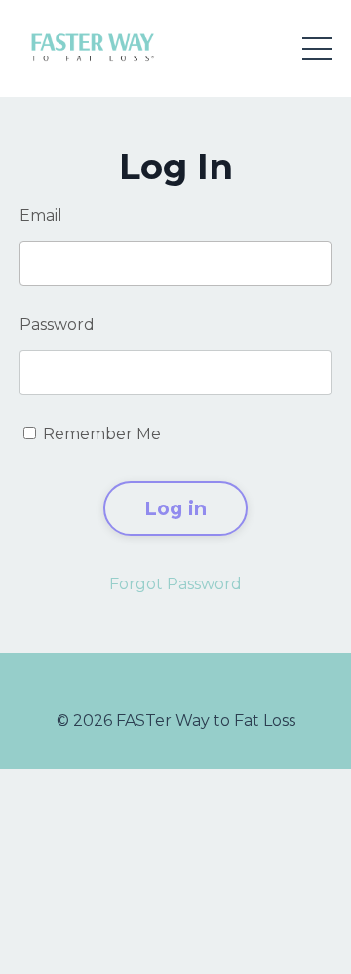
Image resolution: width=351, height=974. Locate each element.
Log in (176, 508)
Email (41, 215)
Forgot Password (175, 584)
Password (57, 325)
